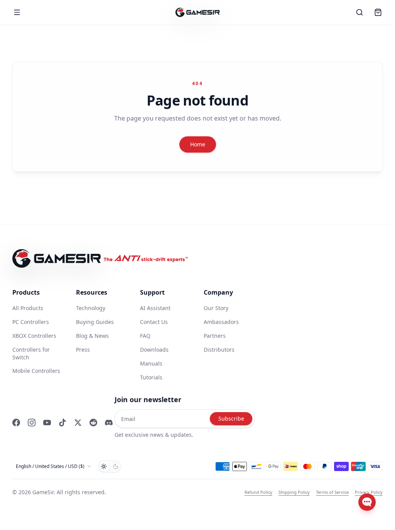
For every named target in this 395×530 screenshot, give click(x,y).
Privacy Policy (369, 492)
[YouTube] (47, 422)
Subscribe (231, 418)
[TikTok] (62, 422)
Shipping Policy (294, 492)
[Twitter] (78, 422)
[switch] (109, 466)
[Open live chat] (367, 502)
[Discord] (109, 422)
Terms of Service (332, 492)
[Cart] (378, 12)
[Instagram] (31, 422)
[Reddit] (93, 422)
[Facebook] (16, 422)
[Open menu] (17, 12)
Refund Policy (258, 492)
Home (197, 144)
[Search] (359, 12)
